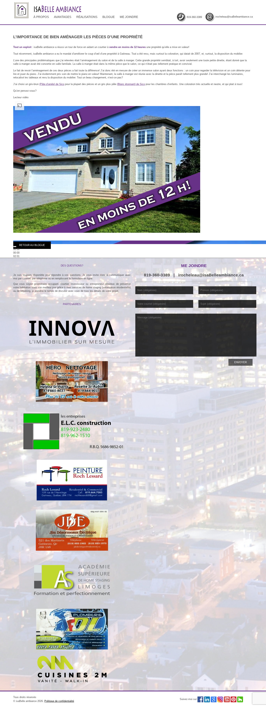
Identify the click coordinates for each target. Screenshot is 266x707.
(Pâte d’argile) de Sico (51, 84)
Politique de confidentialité (59, 701)
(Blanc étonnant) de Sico (131, 84)
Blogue (108, 17)
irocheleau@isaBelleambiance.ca (234, 16)
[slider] (16, 252)
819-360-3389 (194, 17)
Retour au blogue (32, 245)
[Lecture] (14, 246)
